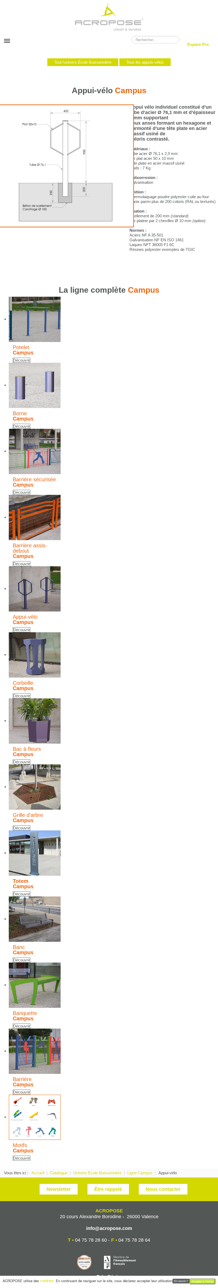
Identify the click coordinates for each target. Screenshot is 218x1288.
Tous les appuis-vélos (145, 62)
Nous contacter (163, 1189)
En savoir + (181, 1280)
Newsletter (59, 1189)
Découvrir (21, 360)
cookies (47, 1280)
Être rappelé (108, 1189)
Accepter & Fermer (202, 1281)
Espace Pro (198, 44)
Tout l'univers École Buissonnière (82, 62)
